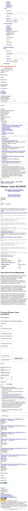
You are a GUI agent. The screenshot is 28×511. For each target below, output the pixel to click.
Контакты (8, 7)
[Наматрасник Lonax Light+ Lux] (5, 441)
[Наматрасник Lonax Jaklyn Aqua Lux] (5, 466)
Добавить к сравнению (11, 212)
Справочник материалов (8, 133)
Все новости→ (5, 138)
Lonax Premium (19, 181)
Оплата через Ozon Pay (7, 130)
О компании (9, 5)
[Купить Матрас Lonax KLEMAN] (3, 201)
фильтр (7, 98)
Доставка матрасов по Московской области (12, 125)
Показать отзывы (5, 317)
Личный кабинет (5, 497)
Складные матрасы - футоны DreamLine (11, 161)
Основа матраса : (5, 375)
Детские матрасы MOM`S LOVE (10, 140)
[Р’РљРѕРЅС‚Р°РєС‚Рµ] (1, 483)
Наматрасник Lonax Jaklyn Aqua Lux (17, 464)
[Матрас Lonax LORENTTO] (5, 433)
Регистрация (9, 13)
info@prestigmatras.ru (6, 494)
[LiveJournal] (6, 483)
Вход (6, 8)
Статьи (3, 131)
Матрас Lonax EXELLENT (15, 425)
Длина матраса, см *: (6, 370)
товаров (8, 96)
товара (3, 90)
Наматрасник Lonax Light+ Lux (16, 439)
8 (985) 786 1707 (4, 491)
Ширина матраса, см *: (6, 367)
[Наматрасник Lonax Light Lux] (5, 449)
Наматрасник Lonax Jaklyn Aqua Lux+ (18, 454)
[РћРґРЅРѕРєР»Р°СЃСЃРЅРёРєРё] (2, 483)
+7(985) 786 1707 (10, 32)
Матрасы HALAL (6, 145)
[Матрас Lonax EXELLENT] (5, 427)
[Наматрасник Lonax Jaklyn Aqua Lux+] (5, 457)
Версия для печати (8, 231)
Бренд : (2, 378)
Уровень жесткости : (6, 372)
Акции (8, 4)
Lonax (12, 181)
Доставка (8, 3)
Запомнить (10, 21)
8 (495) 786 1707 (14, 31)
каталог (2, 98)
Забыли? (8, 18)
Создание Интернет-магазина (7, 508)
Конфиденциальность (7, 129)
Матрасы (8, 181)
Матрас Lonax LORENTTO (15, 432)
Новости (4, 134)
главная (8, 1)
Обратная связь (10, 33)
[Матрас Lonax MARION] (5, 420)
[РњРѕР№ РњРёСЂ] (4, 483)
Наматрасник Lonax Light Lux (16, 448)
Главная (2, 181)
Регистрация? (9, 23)
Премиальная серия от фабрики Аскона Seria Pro (13, 151)
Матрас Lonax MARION (14, 419)
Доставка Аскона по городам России (11, 126)
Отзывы (20, 321)
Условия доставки (21, 212)
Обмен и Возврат (6, 127)
